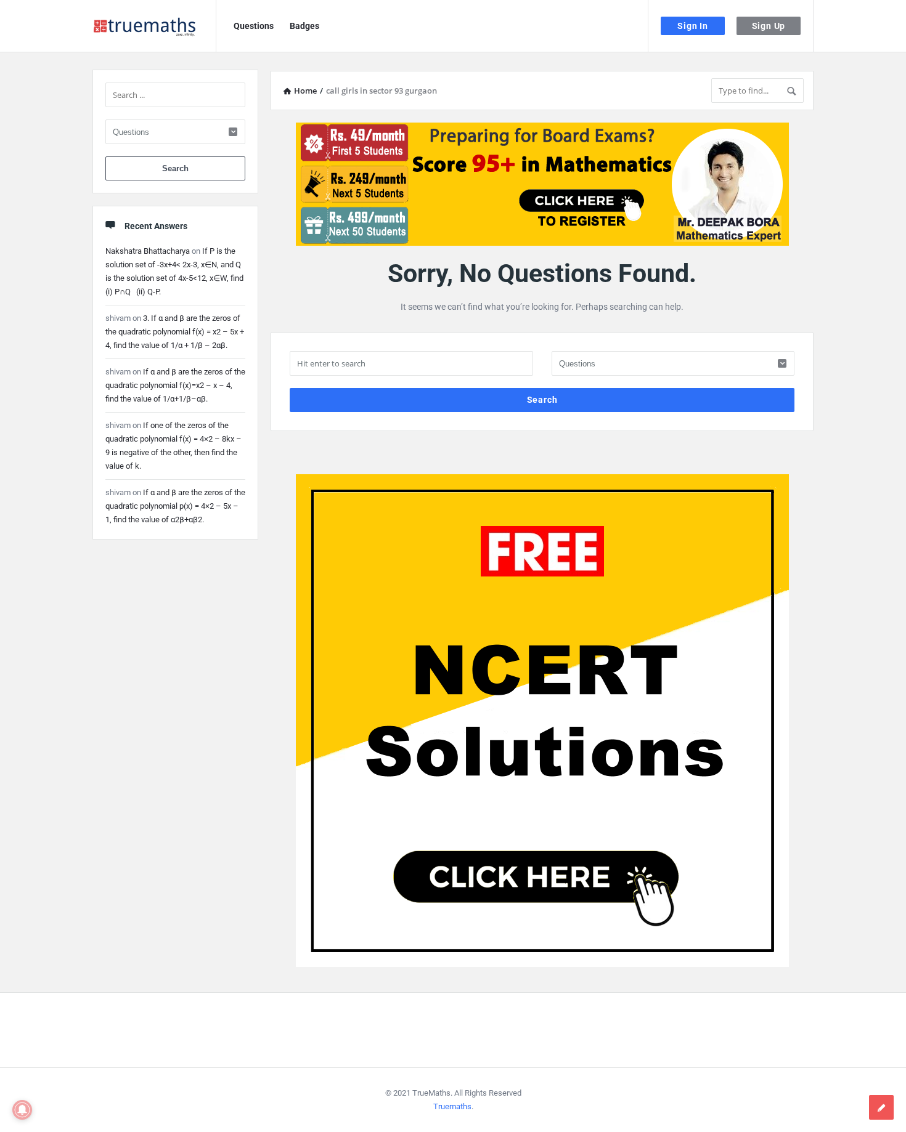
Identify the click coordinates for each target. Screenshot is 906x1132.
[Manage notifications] (22, 1110)
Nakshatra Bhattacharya (147, 251)
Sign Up (769, 26)
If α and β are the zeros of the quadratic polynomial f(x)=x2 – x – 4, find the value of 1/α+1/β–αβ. (175, 385)
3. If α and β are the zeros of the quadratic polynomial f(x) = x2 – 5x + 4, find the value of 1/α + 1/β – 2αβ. (174, 331)
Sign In (692, 26)
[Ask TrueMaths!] (154, 26)
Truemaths (452, 1106)
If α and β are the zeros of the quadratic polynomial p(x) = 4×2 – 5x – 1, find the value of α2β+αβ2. (175, 506)
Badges (304, 26)
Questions (254, 26)
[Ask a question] (881, 1107)
